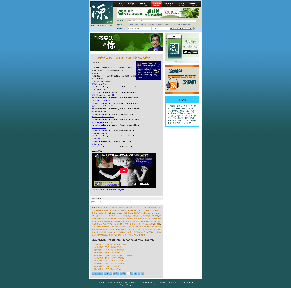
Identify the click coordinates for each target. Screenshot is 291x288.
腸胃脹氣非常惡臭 (111, 218)
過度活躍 (190, 113)
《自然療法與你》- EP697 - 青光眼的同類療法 (107, 247)
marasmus (99, 210)
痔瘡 (175, 118)
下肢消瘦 (128, 224)
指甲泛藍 (130, 235)
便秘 (178, 109)
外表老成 (95, 224)
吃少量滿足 (102, 232)
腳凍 (135, 218)
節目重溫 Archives (146, 282)
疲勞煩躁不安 (106, 227)
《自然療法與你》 (133, 24)
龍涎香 (136, 213)
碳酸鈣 (123, 210)
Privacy (168, 285)
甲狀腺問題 (139, 227)
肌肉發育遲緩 (119, 229)
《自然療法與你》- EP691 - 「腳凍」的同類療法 (108, 263)
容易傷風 (137, 232)
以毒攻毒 (136, 207)
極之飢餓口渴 (116, 227)
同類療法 (115, 207)
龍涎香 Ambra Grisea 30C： (101, 89)
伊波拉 (179, 106)
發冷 (108, 235)
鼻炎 (169, 120)
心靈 (189, 123)
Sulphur (130, 213)
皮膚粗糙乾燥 (96, 227)
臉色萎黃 (132, 227)
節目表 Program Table (115, 282)
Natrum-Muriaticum (116, 213)
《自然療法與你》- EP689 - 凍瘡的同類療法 (106, 269)
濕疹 (187, 111)
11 (125, 273)
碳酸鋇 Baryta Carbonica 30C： (102, 100)
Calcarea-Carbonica (133, 210)
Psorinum (119, 216)
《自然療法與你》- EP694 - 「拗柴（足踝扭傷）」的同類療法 (112, 255)
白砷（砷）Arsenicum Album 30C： (103, 95)
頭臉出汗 (130, 218)
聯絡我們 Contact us (187, 282)
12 (128, 273)
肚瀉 (187, 118)
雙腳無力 (144, 235)
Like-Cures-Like (144, 207)
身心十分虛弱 (142, 229)
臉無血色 (139, 224)
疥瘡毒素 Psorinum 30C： (100, 133)
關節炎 (184, 116)
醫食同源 (171, 106)
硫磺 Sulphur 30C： (98, 144)
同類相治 (128, 207)
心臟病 (177, 116)
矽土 (142, 210)
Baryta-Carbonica (114, 210)
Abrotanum (104, 216)
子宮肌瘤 (192, 109)
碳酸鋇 (106, 210)
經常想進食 (151, 229)
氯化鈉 (107, 213)
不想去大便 (144, 232)
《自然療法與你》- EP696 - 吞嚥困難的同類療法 (108, 250)
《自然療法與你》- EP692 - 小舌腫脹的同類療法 (108, 261)
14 (135, 273)
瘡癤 (131, 232)
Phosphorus (156, 210)
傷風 (169, 123)
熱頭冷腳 (147, 227)
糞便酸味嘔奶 (122, 218)
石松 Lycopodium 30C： (100, 111)
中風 (190, 116)
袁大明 (108, 207)
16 (142, 273)
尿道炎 (181, 118)
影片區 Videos (172, 282)
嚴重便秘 (152, 232)
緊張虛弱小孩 (155, 221)
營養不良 (110, 224)
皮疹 (127, 232)
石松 (93, 213)
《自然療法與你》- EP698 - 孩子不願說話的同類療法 (109, 244)
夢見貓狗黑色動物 (100, 235)
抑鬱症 (174, 113)
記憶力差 (127, 229)
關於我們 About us (131, 282)
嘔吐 (187, 120)
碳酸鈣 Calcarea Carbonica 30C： (103, 106)
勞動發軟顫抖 (98, 221)
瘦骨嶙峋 (117, 221)
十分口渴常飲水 (119, 224)
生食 (183, 123)
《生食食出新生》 (186, 24)
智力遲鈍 (134, 229)
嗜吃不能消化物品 (144, 218)
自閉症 (170, 116)
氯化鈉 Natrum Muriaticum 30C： (103, 117)
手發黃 (124, 235)
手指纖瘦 (99, 229)
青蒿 (98, 216)
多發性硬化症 (173, 111)
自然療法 (176, 123)
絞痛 (119, 235)
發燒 (133, 224)
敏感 (182, 111)
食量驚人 (125, 227)
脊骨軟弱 (137, 235)
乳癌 (190, 106)
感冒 (175, 120)
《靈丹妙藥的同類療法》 (146, 24)
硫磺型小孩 (111, 232)
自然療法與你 (100, 207)
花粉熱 (193, 120)
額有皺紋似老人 (148, 224)
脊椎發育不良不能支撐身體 (142, 216)
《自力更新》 (159, 24)
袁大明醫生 (166, 24)
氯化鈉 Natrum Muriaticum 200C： (103, 122)
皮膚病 (105, 229)
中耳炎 (181, 120)
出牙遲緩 (111, 229)
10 (121, 273)
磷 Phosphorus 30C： (99, 128)
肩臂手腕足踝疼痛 (134, 221)
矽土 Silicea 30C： (98, 139)
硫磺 (125, 213)
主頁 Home (101, 282)
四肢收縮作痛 (145, 221)
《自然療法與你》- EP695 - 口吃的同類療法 (106, 252)
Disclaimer (160, 285)
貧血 (100, 224)
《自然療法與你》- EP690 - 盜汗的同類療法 (106, 266)
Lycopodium (100, 213)
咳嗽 (192, 118)
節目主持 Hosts (160, 282)
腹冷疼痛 (114, 235)
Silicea (147, 210)
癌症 (171, 24)
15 (139, 273)
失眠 (104, 224)
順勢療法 (122, 207)
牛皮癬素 (112, 216)
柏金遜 (184, 109)
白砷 (150, 213)
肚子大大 (124, 221)
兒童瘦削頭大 (127, 216)
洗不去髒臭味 (120, 232)
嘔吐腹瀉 (155, 216)
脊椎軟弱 (154, 218)
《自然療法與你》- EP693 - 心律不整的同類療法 (108, 258)
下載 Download (96, 202)
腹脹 (152, 227)
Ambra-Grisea (143, 213)
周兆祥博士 (176, 24)
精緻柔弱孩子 (108, 221)
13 (132, 273)
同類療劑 (154, 207)
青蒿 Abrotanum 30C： (99, 84)
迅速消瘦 (157, 224)
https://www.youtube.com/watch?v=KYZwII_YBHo (108, 190)
